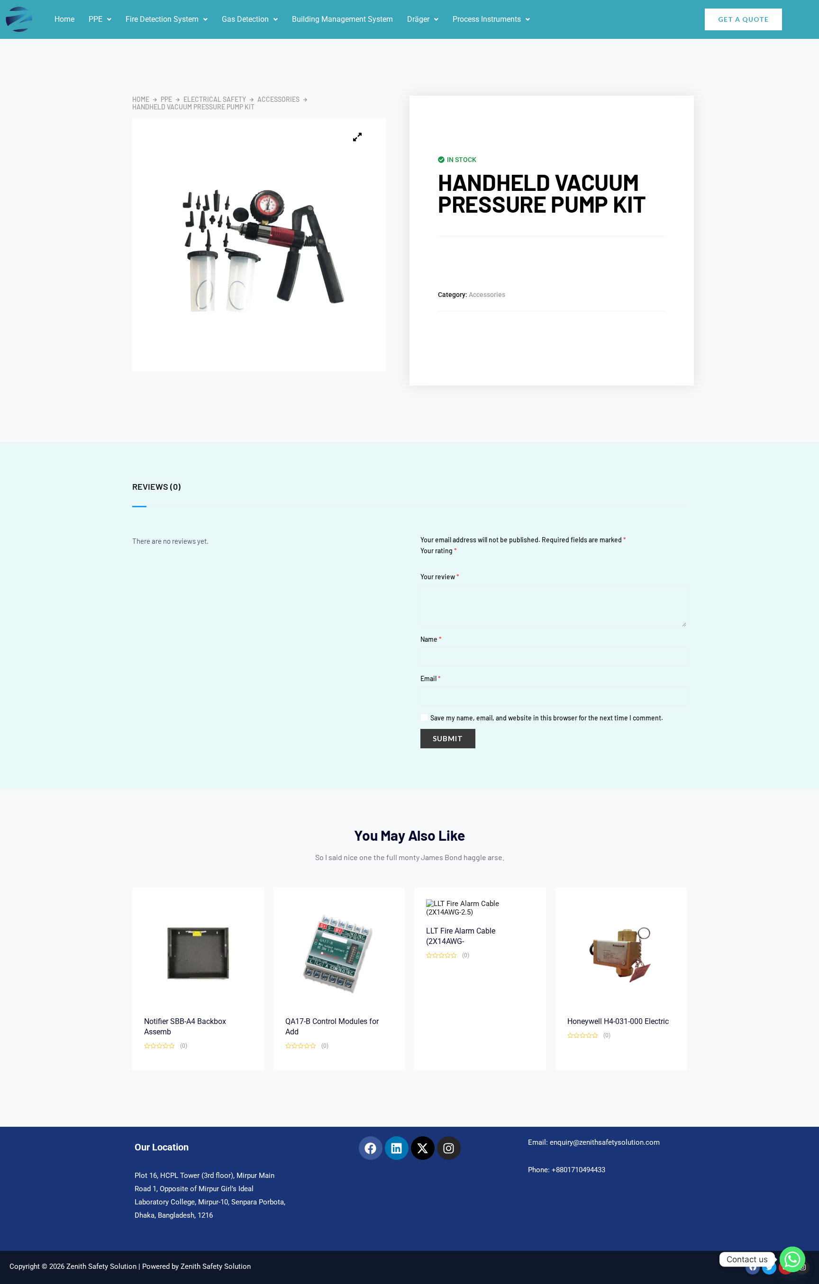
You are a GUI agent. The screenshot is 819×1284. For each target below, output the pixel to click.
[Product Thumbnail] (357, 136)
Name (431, 639)
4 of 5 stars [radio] (449, 565)
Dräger (418, 19)
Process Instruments (487, 19)
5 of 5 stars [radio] (458, 565)
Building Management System (342, 19)
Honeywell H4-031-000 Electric (618, 1021)
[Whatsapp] (792, 1259)
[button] (100, 19)
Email (430, 678)
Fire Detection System (162, 19)
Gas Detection (245, 19)
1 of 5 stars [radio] (424, 565)
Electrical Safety (214, 99)
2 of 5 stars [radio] (432, 565)
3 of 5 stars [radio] (441, 565)
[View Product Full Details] (198, 953)
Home (64, 19)
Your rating (438, 551)
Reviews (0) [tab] (156, 486)
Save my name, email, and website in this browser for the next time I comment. (546, 718)
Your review (439, 577)
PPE (95, 19)
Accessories (278, 99)
